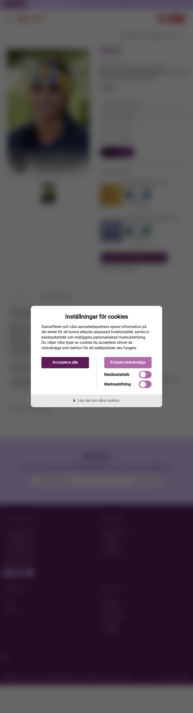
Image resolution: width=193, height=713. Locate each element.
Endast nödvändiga (127, 362)
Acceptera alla (65, 362)
